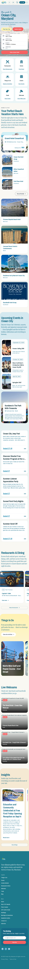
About (2, 901)
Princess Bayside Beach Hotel (11, 219)
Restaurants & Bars (5, 886)
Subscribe (14, 942)
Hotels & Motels (5, 883)
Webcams (3, 888)
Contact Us (3, 921)
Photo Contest (4, 907)
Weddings (3, 912)
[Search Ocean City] (9, 2)
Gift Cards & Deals (5, 910)
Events (2, 880)
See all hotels (20, 194)
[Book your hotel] (13, 2)
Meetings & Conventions (7, 915)
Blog (2, 894)
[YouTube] (9, 949)
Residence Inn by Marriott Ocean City (14, 276)
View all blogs (14, 845)
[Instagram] (5, 949)
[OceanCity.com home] (4, 2)
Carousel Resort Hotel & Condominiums (10, 247)
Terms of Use (13, 959)
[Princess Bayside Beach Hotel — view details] (14, 208)
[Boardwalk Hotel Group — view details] (14, 291)
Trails (2, 891)
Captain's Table (6, 593)
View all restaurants (13, 607)
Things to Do (4, 877)
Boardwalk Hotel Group (9, 302)
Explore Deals (18, 29)
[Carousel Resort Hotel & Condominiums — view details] (14, 235)
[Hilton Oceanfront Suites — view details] (7, 172)
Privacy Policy (4, 959)
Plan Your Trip (6, 29)
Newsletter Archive (5, 918)
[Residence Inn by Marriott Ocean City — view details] (14, 264)
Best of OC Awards (5, 904)
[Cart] (17, 2)
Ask (23, 2)
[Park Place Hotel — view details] (7, 184)
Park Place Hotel (18, 181)
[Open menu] (27, 2)
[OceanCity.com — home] (3, 859)
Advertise (3, 923)
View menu (4, 600)
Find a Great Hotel (14, 52)
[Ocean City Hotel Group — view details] (7, 160)
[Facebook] (2, 949)
